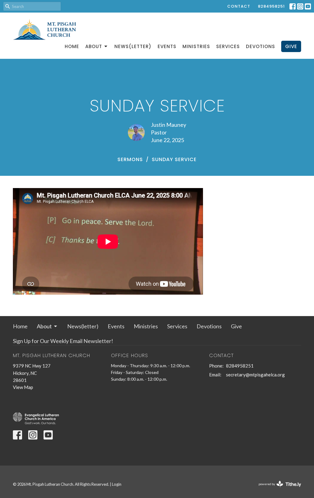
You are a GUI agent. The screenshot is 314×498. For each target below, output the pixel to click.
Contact (238, 6)
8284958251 (271, 6)
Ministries (196, 46)
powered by (276, 489)
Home (72, 46)
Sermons (130, 159)
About (93, 46)
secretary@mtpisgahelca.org (255, 374)
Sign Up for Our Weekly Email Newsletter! (63, 341)
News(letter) (132, 46)
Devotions (260, 46)
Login (116, 484)
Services (228, 46)
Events (167, 46)
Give (291, 46)
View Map (23, 387)
